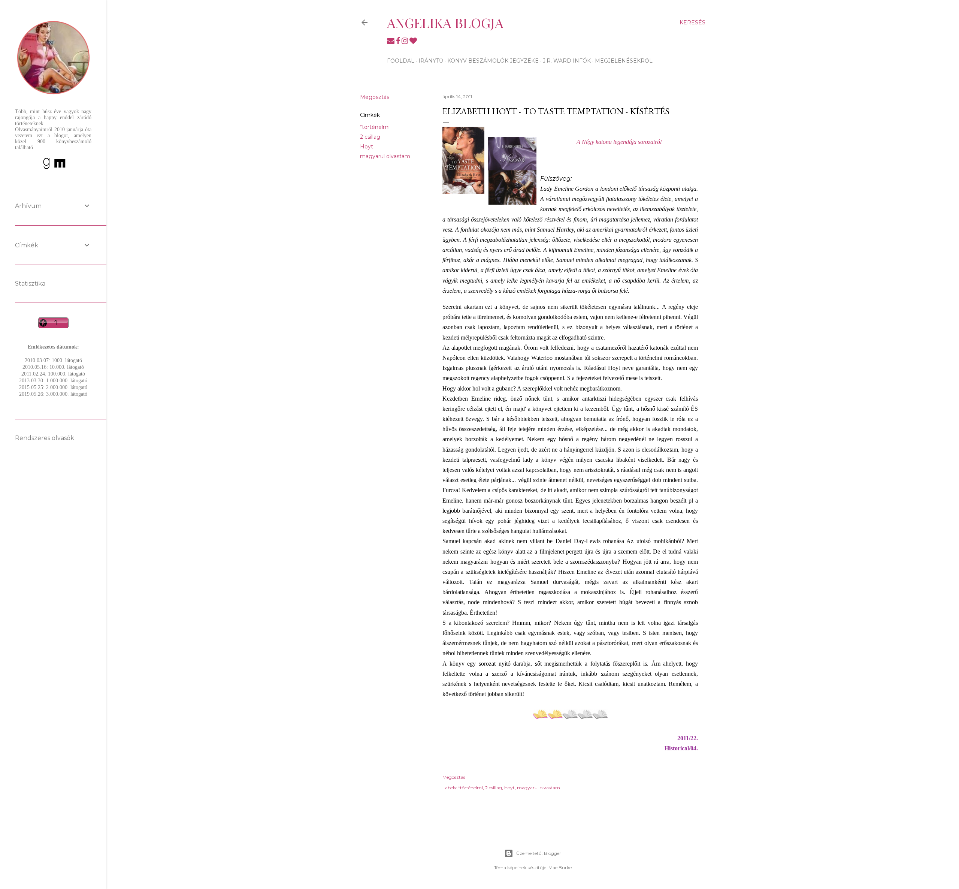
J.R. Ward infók (567, 60)
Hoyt (366, 146)
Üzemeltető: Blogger (538, 853)
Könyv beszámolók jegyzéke (493, 60)
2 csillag (370, 136)
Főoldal (400, 60)
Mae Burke (560, 867)
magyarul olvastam (385, 156)
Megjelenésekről (624, 60)
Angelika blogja (445, 22)
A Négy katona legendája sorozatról (619, 142)
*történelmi (375, 127)
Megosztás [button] (374, 97)
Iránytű (430, 60)
